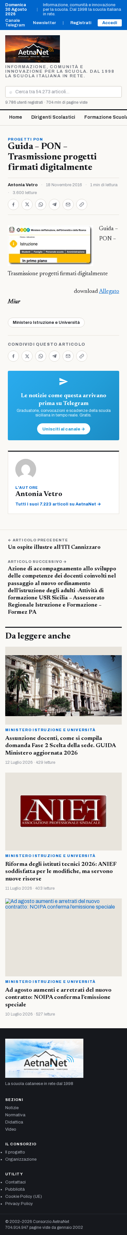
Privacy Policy (19, 1203)
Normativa (15, 1115)
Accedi (109, 23)
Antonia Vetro (23, 185)
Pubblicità (15, 1189)
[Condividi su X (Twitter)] (27, 204)
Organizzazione (20, 1159)
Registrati (80, 23)
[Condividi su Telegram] (54, 204)
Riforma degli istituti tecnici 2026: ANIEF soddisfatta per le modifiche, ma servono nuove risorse (60, 872)
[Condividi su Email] (68, 204)
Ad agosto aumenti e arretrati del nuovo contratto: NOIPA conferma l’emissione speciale (58, 997)
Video (10, 1129)
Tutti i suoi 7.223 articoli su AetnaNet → (58, 504)
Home (15, 117)
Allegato (109, 291)
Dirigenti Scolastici (53, 117)
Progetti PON (25, 139)
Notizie (12, 1108)
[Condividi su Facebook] (13, 204)
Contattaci (15, 1182)
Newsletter (44, 23)
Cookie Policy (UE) (23, 1196)
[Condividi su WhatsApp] (40, 204)
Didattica (14, 1122)
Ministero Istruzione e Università (46, 322)
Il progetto (15, 1152)
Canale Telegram (15, 22)
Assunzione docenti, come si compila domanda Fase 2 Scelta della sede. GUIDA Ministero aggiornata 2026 (60, 746)
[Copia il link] (81, 204)
